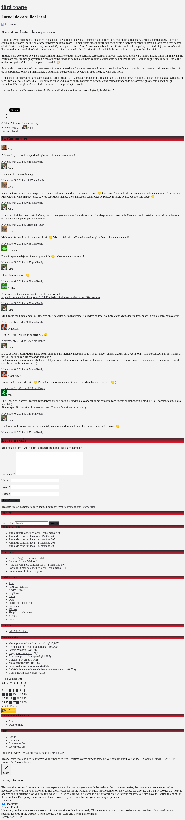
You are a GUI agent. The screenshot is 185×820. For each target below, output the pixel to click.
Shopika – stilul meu (20, 612)
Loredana (14, 606)
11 (7, 694)
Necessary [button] (7, 800)
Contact (13, 721)
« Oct (4, 706)
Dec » (13, 706)
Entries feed (15, 740)
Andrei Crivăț (16, 589)
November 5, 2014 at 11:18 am (19, 224)
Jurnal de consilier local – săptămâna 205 (32, 545)
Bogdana (14, 593)
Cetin (12, 596)
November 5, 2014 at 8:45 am (18, 161)
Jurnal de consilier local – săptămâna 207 (32, 539)
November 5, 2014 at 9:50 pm (18, 303)
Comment (8, 474)
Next (15, 131)
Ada (11, 583)
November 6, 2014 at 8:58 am (18, 281)
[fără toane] (8, 24)
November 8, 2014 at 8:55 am (18, 432)
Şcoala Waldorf (27, 561)
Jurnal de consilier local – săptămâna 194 (42, 564)
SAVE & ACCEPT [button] (12, 816)
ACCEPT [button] (171, 758)
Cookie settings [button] (152, 758)
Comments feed (18, 743)
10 (3, 694)
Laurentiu (14, 571)
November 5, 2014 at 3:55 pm (18, 262)
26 (10, 702)
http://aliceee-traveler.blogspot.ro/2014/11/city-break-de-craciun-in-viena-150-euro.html (50, 297)
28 (17, 702)
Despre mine (16, 724)
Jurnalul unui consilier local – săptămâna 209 (34, 532)
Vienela (13, 615)
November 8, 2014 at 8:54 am (18, 369)
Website (5, 493)
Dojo (11, 599)
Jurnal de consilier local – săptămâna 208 (32, 536)
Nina (30, 127)
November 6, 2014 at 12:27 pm (19, 340)
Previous (6, 131)
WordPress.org (17, 746)
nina (10, 347)
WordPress (31, 752)
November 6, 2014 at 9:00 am (18, 322)
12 (10, 694)
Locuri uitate (38, 558)
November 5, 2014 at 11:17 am (19, 180)
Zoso (11, 618)
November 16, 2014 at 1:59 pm (19, 388)
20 (14, 698)
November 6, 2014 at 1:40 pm (18, 413)
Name (5, 480)
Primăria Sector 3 (18, 631)
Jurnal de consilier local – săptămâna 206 (32, 542)
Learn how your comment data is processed (71, 506)
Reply (39, 161)
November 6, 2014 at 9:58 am (18, 243)
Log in (12, 736)
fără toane (14, 7)
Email (5, 487)
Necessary (12, 803)
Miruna (13, 609)
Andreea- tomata (18, 586)
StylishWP (58, 752)
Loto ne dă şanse (33, 571)
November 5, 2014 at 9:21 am (18, 202)
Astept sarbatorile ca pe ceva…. (30, 32)
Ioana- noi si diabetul (21, 602)
